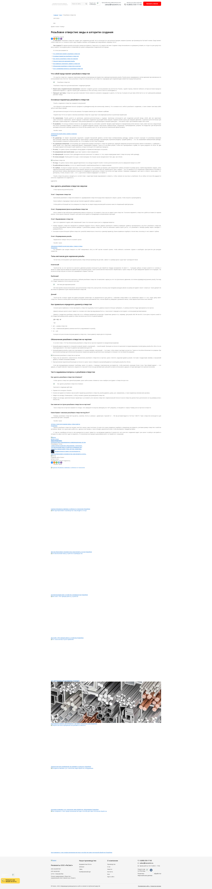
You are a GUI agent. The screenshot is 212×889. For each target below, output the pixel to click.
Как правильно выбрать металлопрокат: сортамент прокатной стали (71, 723)
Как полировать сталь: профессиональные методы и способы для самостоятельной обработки (78, 852)
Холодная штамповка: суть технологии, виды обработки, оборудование (71, 809)
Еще (155, 9)
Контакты (130, 9)
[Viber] (61, 39)
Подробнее (54, 135)
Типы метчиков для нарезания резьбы (64, 61)
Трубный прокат (103, 9)
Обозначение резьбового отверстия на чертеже (67, 66)
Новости (109, 869)
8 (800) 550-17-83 (146, 861)
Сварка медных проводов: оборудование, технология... (66, 445)
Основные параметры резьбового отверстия (66, 56)
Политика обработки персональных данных (149, 874)
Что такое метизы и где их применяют (62, 681)
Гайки (80, 869)
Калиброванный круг (85, 871)
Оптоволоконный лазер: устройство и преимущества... (66, 447)
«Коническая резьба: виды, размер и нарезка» (64, 134)
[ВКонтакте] (52, 39)
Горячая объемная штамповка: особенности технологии (67, 509)
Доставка (118, 9)
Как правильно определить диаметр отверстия (66, 63)
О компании (143, 9)
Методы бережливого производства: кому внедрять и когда (68, 552)
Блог (108, 874)
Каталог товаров (60, 9)
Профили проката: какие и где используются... (68, 451)
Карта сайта (110, 876)
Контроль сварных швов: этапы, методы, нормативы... (66, 449)
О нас (108, 867)
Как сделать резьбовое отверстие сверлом (65, 58)
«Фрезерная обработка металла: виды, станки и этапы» (66, 246)
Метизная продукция (82, 9)
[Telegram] (59, 39)
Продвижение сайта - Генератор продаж (149, 886)
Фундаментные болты (85, 864)
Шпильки (81, 867)
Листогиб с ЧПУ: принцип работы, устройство (64, 638)
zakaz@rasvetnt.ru (146, 863)
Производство (111, 864)
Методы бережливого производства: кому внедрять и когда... (68, 454)
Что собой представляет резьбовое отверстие (66, 53)
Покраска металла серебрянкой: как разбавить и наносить (68, 766)
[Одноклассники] (54, 39)
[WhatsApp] (57, 39)
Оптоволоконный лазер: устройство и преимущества (66, 595)
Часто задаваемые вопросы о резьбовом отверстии (68, 68)
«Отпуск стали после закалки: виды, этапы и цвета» (65, 424)
